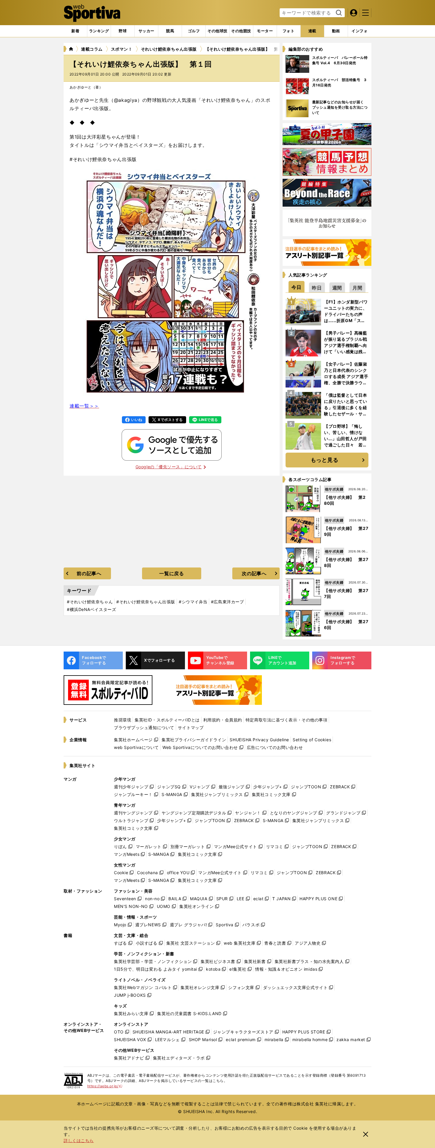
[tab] (122, 31)
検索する (338, 13)
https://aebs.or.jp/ (105, 1086)
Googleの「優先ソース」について (169, 466)
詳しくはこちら (79, 1140)
